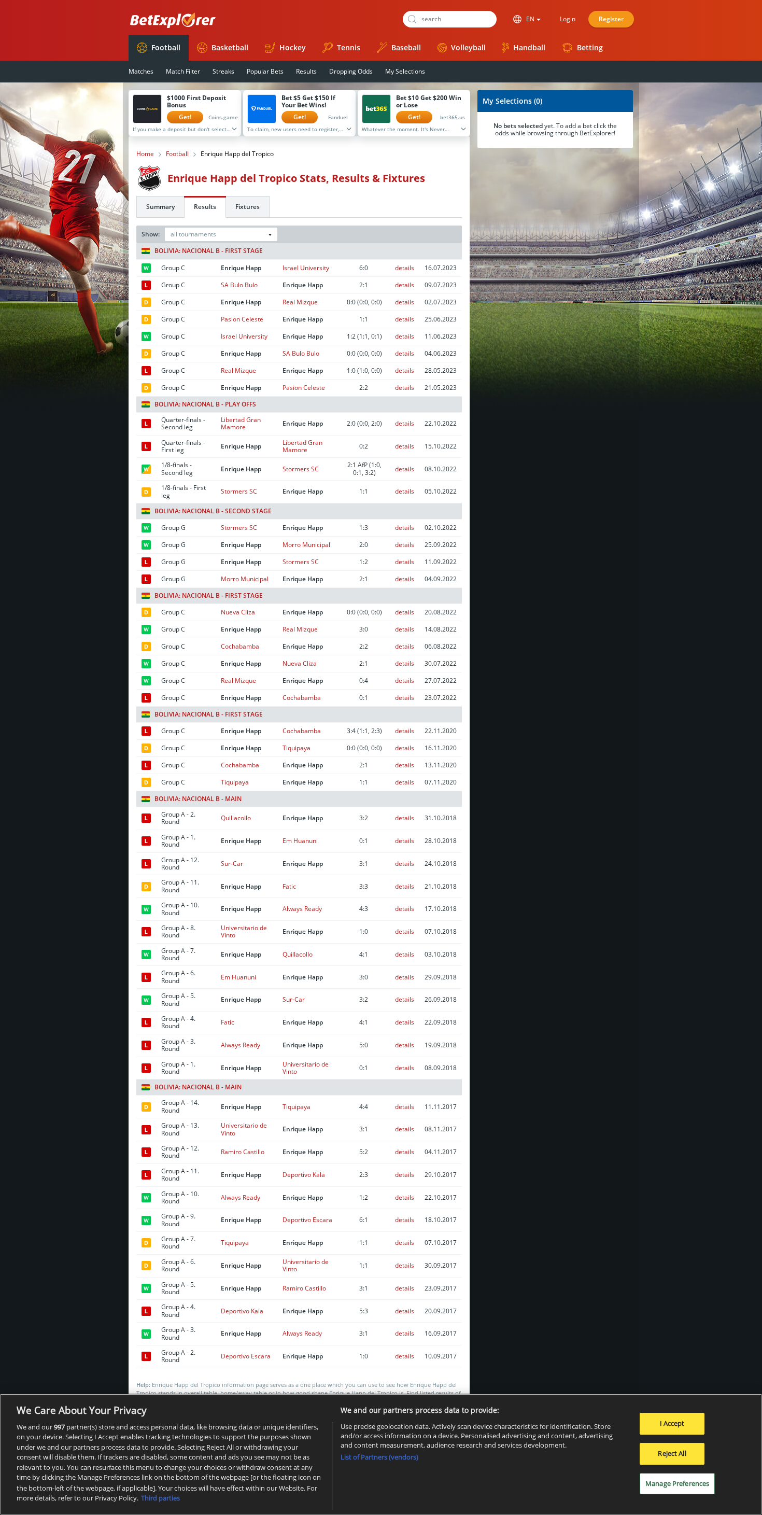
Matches (141, 71)
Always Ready (302, 908)
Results (306, 71)
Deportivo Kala (304, 1174)
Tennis (348, 47)
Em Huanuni (300, 840)
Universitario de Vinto (244, 931)
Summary (160, 206)
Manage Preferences (677, 1483)
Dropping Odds (351, 71)
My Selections (405, 71)
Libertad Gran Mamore (241, 423)
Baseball (406, 47)
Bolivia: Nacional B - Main (198, 799)
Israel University (306, 267)
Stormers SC (301, 469)
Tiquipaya (297, 748)
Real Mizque (300, 302)
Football (165, 47)
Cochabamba (240, 646)
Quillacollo (236, 817)
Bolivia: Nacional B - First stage (208, 251)
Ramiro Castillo (242, 1151)
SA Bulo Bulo (239, 284)
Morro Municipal (306, 544)
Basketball (229, 47)
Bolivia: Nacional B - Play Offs (205, 404)
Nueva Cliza (238, 612)
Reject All (672, 1453)
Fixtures (247, 206)
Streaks (223, 71)
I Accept (672, 1423)
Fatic (289, 886)
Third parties (160, 1497)
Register (611, 19)
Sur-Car (232, 863)
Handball (529, 47)
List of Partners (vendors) (379, 1457)
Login (567, 19)
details (404, 267)
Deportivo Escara (307, 1219)
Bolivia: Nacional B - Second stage (213, 511)
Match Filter (183, 71)
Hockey (292, 47)
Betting (590, 47)
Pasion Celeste (242, 319)
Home (145, 154)
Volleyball (468, 47)
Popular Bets (265, 71)
